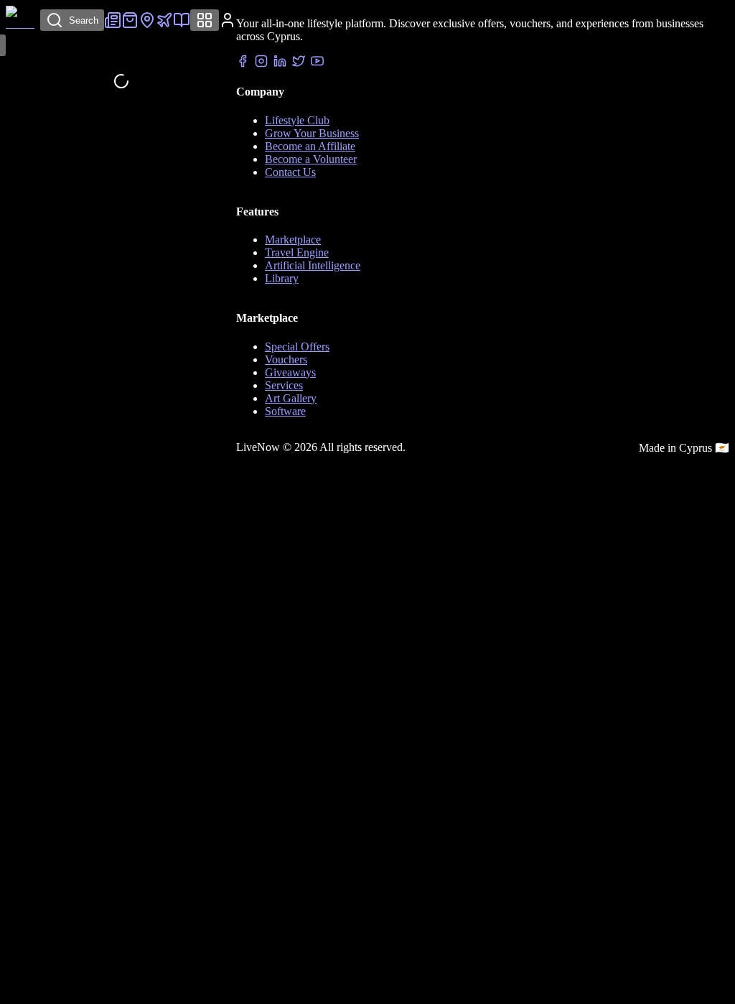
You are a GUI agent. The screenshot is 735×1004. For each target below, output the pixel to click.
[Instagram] (261, 62)
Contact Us (290, 172)
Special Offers (297, 346)
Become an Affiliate (310, 146)
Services (284, 385)
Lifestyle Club (297, 120)
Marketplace (293, 239)
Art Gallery (291, 398)
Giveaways (290, 372)
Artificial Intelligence (312, 265)
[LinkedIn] (279, 62)
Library (282, 278)
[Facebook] (242, 62)
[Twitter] (298, 62)
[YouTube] (317, 62)
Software (285, 411)
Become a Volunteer (311, 159)
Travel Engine (297, 252)
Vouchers (286, 359)
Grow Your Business (312, 133)
